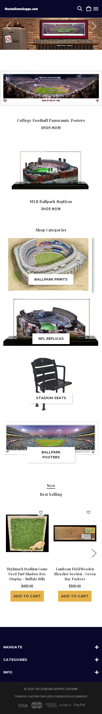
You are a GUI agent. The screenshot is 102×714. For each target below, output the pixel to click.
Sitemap (72, 689)
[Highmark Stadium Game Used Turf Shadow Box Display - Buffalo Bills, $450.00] (27, 533)
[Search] (79, 9)
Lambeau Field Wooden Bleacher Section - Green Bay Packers (75, 574)
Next (93, 26)
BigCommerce (78, 696)
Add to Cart (27, 596)
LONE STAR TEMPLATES (39, 696)
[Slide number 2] (51, 34)
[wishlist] (41, 512)
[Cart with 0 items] (88, 9)
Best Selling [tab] (51, 494)
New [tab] (51, 485)
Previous (8, 26)
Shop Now (51, 127)
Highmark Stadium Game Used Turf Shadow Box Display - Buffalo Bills (27, 574)
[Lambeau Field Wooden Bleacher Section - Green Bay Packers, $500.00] (75, 533)
